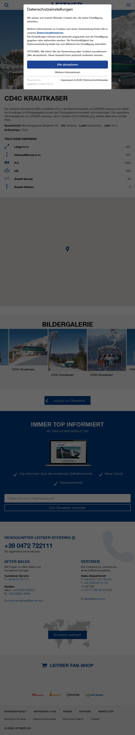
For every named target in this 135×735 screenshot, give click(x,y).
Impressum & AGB (71, 80)
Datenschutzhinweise (96, 80)
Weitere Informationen (67, 72)
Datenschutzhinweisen (50, 32)
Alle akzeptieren (67, 64)
